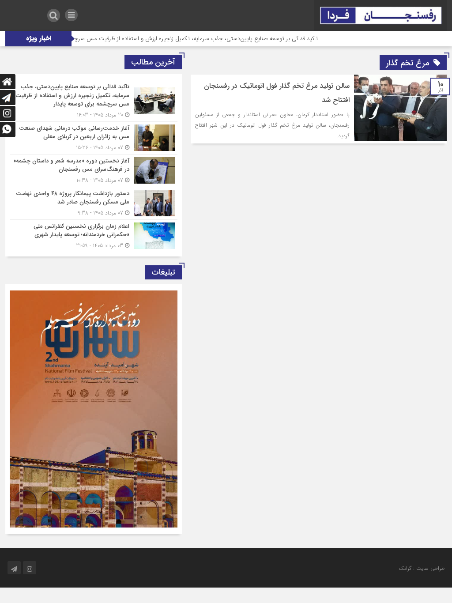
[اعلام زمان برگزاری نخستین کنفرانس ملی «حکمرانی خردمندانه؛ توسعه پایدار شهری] (93, 235)
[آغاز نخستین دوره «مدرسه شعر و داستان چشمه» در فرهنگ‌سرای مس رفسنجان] (93, 171)
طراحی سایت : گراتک (421, 568)
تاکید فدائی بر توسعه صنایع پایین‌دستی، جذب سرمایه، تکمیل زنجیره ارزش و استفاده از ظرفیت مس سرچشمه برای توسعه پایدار (187, 38)
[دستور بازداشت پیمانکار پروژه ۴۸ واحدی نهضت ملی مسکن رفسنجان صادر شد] (93, 203)
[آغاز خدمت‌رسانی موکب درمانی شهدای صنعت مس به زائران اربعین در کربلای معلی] (93, 138)
